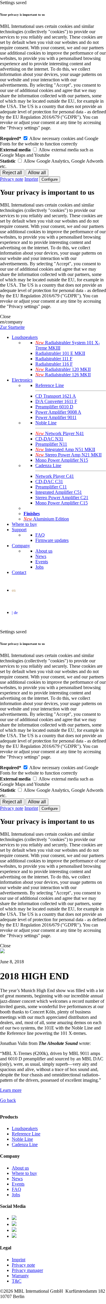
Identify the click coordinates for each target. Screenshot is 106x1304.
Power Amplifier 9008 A (58, 412)
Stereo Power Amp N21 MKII (68, 454)
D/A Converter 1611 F (56, 401)
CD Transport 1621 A (55, 396)
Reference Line (49, 385)
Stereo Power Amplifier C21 (61, 497)
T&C (16, 1281)
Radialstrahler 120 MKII (63, 369)
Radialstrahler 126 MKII (63, 374)
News (40, 556)
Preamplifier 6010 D (54, 406)
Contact (19, 572)
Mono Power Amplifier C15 (61, 502)
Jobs (39, 566)
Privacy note (11, 179)
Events (41, 561)
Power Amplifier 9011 (56, 417)
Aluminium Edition (46, 518)
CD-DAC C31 (49, 481)
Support (19, 529)
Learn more (10, 1090)
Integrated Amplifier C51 (58, 492)
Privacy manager (27, 1270)
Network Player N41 (59, 433)
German (54, 613)
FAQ (40, 534)
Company (21, 545)
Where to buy (24, 524)
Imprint (31, 179)
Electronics (22, 380)
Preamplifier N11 (51, 444)
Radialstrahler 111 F (53, 358)
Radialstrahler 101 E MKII (60, 353)
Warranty (20, 1275)
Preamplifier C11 (51, 486)
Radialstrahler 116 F (54, 364)
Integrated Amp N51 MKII (65, 449)
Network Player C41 (54, 476)
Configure (50, 179)
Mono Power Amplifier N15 (61, 460)
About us (43, 550)
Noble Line (46, 422)
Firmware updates (52, 540)
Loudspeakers (25, 337)
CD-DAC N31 (49, 438)
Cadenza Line (48, 465)
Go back (8, 1100)
